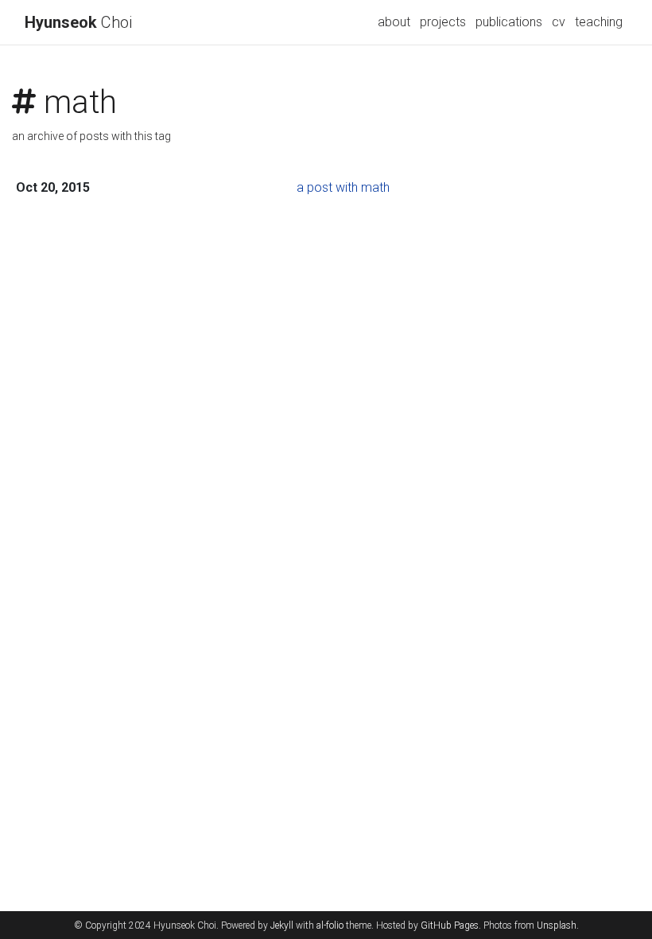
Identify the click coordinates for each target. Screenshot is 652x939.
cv (558, 21)
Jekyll (281, 925)
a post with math (343, 187)
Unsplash (556, 925)
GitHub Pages (450, 925)
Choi (78, 22)
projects (443, 21)
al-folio (329, 925)
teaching (599, 21)
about (394, 21)
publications (508, 21)
